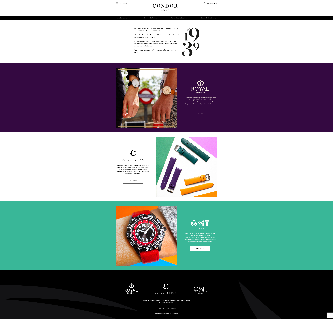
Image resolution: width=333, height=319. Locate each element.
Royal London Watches (123, 18)
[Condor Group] (165, 8)
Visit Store (200, 113)
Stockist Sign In (211, 3)
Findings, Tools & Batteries (208, 18)
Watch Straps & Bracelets (179, 18)
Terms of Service (171, 308)
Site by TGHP (174, 313)
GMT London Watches (151, 18)
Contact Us (123, 3)
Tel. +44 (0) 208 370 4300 (166, 303)
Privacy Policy (160, 308)
